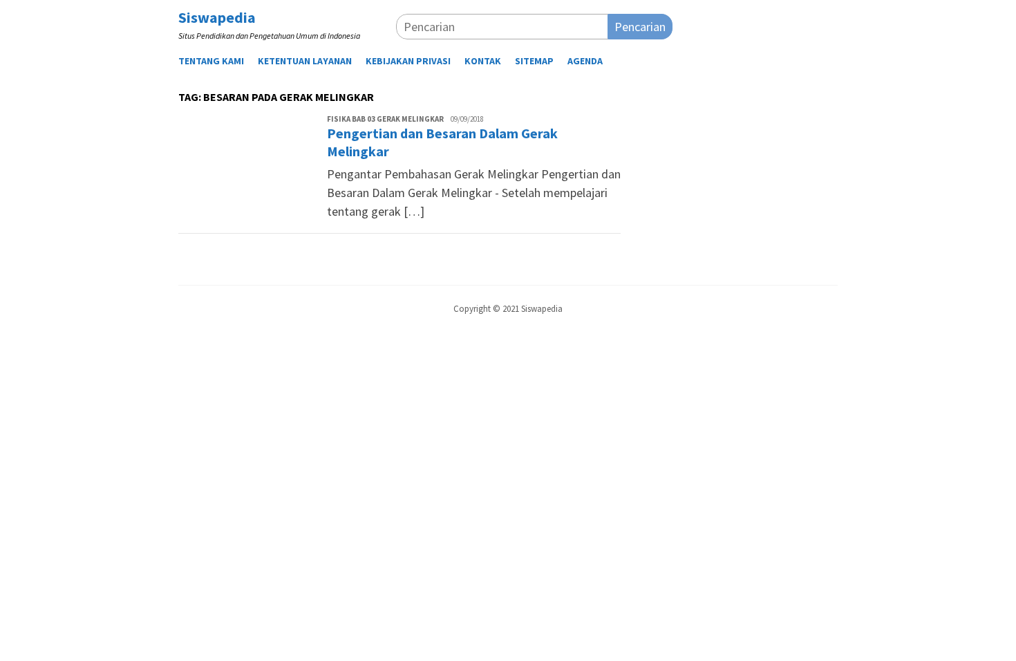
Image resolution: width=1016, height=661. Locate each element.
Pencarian (640, 27)
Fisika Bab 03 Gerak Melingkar (385, 119)
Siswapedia (217, 17)
